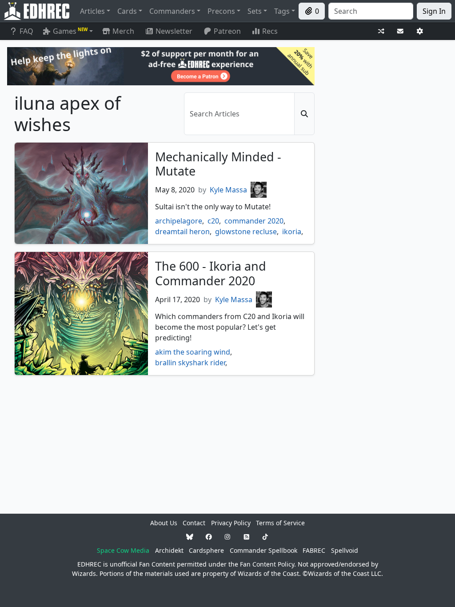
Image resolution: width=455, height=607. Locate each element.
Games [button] (70, 31)
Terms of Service (280, 523)
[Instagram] (227, 536)
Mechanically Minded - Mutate (218, 163)
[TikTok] (265, 536)
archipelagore (178, 221)
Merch (122, 31)
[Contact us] (400, 31)
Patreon (227, 31)
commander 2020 (253, 221)
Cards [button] (127, 11)
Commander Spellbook (263, 550)
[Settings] (420, 31)
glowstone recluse (246, 231)
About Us (163, 523)
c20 (213, 221)
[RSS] (247, 536)
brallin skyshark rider (190, 362)
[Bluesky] (190, 536)
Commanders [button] (172, 11)
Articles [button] (92, 11)
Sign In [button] (434, 11)
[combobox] (370, 11)
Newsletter (174, 31)
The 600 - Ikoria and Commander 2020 (210, 273)
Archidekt (169, 550)
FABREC (314, 550)
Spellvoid (344, 550)
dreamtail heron (182, 231)
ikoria (291, 231)
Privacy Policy (231, 523)
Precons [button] (221, 11)
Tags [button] (282, 11)
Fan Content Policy (267, 564)
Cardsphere (206, 550)
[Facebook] (209, 536)
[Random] (381, 31)
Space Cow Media (123, 550)
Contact (194, 523)
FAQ (26, 31)
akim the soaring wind (192, 352)
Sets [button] (254, 11)
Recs (270, 31)
